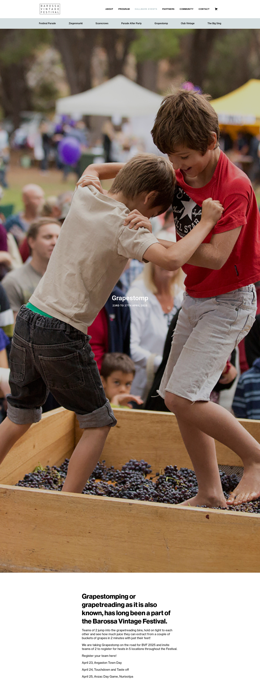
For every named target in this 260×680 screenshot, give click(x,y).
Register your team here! (99, 656)
